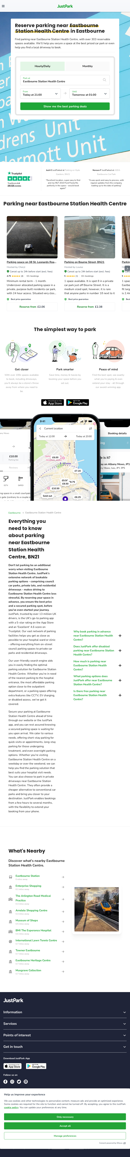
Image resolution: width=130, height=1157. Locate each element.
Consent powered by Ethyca (110, 1143)
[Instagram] (12, 1082)
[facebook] (5, 1082)
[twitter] (19, 1082)
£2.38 (89, 307)
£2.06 (32, 307)
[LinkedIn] (26, 1082)
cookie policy (11, 1107)
